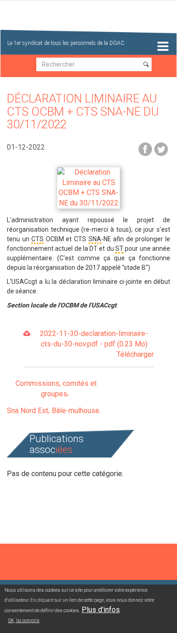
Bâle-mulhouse (75, 410)
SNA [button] (94, 239)
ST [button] (119, 248)
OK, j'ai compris (23, 620)
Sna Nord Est (27, 410)
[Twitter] (161, 148)
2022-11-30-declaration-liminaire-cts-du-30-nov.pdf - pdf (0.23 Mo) (97, 344)
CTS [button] (37, 239)
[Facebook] (145, 148)
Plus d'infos (101, 609)
